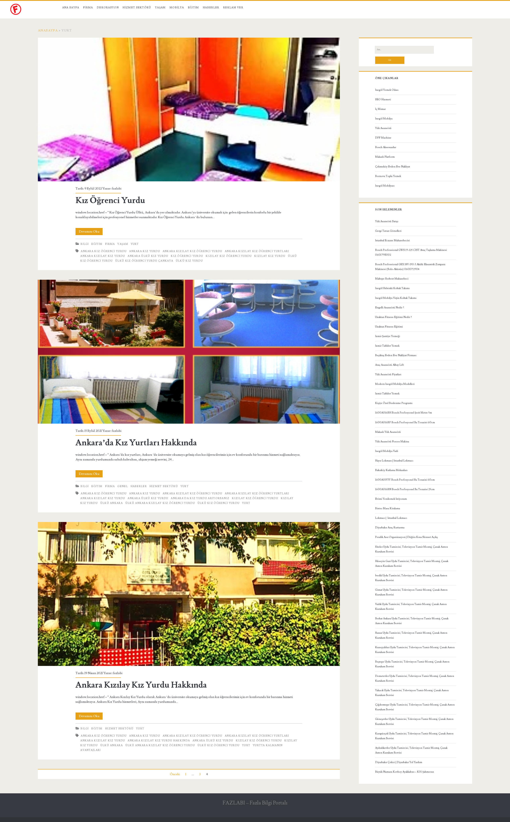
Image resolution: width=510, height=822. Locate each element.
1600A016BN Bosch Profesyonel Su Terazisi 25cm (404, 489)
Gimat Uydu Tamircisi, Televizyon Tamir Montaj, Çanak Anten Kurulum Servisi (411, 592)
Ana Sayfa (70, 7)
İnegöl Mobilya (383, 118)
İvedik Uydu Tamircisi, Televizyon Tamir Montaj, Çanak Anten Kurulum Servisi (411, 578)
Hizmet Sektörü (137, 7)
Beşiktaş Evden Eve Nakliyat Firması (395, 355)
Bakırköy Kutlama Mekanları (391, 470)
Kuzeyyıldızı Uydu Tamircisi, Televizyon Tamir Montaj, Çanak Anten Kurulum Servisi (415, 650)
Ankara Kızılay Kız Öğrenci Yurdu (192, 251)
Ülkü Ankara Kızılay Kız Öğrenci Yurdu (160, 503)
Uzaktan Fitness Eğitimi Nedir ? (393, 317)
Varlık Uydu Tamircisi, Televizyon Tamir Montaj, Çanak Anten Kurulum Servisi (411, 607)
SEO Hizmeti (383, 99)
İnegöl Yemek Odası (386, 90)
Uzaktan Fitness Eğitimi (389, 326)
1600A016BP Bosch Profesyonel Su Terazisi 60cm (405, 422)
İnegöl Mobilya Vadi (386, 451)
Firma (88, 7)
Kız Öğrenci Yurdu (189, 109)
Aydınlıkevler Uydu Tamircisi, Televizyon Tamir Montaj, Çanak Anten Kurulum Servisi (411, 750)
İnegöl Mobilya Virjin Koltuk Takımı (395, 298)
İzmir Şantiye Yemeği (387, 336)
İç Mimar (380, 109)
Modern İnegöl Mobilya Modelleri (395, 384)
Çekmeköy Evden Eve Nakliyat (392, 166)
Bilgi (84, 244)
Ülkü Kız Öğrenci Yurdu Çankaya (144, 260)
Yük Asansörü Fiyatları (388, 374)
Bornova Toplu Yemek (388, 176)
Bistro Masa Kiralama (387, 508)
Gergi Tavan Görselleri (388, 231)
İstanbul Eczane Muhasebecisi (392, 240)
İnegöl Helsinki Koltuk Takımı (392, 288)
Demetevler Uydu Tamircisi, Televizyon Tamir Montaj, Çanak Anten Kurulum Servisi (414, 678)
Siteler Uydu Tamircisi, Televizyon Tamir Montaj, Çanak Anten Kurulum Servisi (411, 549)
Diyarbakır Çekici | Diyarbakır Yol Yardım (398, 762)
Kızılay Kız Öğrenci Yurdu (229, 256)
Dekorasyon (108, 7)
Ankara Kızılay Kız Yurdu (102, 256)
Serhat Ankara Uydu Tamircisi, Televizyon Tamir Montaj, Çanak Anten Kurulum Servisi (411, 621)
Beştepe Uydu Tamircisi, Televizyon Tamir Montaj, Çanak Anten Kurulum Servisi (412, 664)
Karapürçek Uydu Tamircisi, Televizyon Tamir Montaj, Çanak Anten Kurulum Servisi (414, 736)
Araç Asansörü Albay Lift (389, 365)
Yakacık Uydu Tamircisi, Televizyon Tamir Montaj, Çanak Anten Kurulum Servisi (412, 693)
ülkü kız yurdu (189, 260)
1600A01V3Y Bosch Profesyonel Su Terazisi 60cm (405, 479)
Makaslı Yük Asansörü (388, 432)
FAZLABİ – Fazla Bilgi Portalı (255, 803)
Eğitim (193, 7)
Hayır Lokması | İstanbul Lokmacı (394, 460)
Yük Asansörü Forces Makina (392, 441)
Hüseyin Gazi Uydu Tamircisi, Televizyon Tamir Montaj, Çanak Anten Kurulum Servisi (411, 564)
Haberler (211, 7)
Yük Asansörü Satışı (386, 221)
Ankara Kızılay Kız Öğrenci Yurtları (257, 251)
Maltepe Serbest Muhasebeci (391, 278)
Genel (122, 486)
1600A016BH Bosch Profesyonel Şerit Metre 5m (403, 412)
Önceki (175, 774)
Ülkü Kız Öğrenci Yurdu (218, 503)
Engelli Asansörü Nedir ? (389, 307)
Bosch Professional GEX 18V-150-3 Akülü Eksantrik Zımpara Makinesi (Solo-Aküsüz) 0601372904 (410, 267)
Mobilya (177, 7)
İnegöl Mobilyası (384, 185)
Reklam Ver (233, 7)
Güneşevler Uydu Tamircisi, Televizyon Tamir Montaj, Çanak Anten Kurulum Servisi (414, 721)
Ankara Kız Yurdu (144, 251)
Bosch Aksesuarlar (385, 147)
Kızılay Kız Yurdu (269, 256)
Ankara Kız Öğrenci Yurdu (104, 251)
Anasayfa (48, 30)
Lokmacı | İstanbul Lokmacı (391, 518)
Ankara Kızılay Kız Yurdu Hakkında (189, 594)
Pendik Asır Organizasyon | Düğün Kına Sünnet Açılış (406, 537)
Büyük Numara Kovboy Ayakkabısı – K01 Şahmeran (404, 771)
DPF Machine (383, 137)
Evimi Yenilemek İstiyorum (391, 498)
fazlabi (116, 189)
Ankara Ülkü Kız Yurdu (148, 256)
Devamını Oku (91, 232)
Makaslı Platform (385, 156)
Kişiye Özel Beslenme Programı (393, 403)
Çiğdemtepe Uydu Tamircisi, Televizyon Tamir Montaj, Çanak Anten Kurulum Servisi (415, 707)
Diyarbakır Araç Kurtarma (389, 527)
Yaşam (160, 7)
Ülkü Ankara (111, 503)
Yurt (135, 244)
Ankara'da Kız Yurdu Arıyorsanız (200, 498)
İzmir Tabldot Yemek (387, 345)
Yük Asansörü (383, 128)
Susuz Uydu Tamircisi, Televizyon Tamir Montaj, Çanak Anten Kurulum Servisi (411, 635)
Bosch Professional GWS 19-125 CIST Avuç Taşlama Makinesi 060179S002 (411, 252)
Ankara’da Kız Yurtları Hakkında (189, 351)
